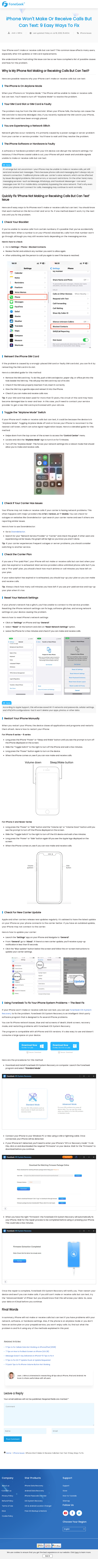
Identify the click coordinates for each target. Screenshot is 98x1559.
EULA (4, 1511)
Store (65, 1491)
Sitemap (66, 1501)
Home (8, 1453)
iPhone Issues (85, 33)
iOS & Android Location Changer (38, 1506)
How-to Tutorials (70, 1496)
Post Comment (13, 1439)
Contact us (6, 1491)
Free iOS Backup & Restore (36, 1511)
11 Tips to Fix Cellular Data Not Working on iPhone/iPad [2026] (31, 1347)
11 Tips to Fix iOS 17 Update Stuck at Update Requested (28, 1360)
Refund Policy (7, 1501)
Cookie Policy (7, 1516)
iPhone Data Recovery (34, 1485)
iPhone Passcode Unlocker (35, 1496)
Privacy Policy (7, 1496)
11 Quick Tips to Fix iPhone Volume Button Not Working (28, 1364)
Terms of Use (7, 1506)
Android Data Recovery (34, 1491)
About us (5, 1485)
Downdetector (18, 531)
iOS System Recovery (34, 1501)
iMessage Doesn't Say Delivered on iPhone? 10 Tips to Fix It (30, 1356)
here (77, 1552)
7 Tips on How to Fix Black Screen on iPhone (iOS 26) (27, 1351)
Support (66, 1485)
